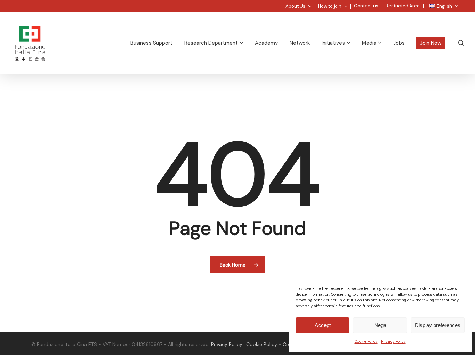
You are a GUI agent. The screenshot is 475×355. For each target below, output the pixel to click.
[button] (462, 3)
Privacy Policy (393, 341)
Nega (380, 325)
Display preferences (437, 325)
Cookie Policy (366, 341)
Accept (323, 325)
